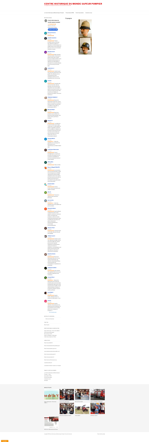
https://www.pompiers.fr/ (49, 357)
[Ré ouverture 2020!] (82, 399)
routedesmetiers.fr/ (48, 362)
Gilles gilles (50, 161)
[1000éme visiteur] (98, 413)
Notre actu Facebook (49, 316)
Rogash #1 (50, 120)
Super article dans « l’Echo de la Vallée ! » (52, 330)
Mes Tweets (46, 324)
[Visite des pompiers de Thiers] (67, 413)
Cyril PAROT (50, 292)
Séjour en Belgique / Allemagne (50, 335)
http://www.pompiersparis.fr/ (50, 354)
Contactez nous (88, 12)
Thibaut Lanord (51, 235)
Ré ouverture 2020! (48, 333)
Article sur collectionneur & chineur (51, 429)
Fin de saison (77, 415)
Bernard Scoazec (52, 32)
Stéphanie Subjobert (52, 97)
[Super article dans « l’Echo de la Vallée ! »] (51, 399)
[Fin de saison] (82, 413)
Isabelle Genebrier (52, 37)
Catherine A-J (51, 68)
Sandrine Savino (51, 253)
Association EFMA (48, 375)
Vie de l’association (80, 12)
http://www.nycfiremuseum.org (50, 359)
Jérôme (49, 300)
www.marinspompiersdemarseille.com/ (52, 351)
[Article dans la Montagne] (67, 399)
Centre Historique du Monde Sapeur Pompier (73, 4)
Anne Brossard (51, 51)
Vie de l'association (48, 377)
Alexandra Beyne (52, 208)
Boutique (46, 380)
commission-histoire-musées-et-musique (52, 365)
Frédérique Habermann (53, 149)
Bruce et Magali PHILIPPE (54, 167)
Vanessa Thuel (51, 227)
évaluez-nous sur (52, 29)
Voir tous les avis (52, 312)
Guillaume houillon (52, 267)
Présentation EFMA (70, 12)
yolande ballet (51, 183)
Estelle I (49, 80)
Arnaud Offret (51, 277)
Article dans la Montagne (49, 332)
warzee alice (51, 200)
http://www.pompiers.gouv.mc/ (50, 348)
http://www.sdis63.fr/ (48, 342)
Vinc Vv (49, 192)
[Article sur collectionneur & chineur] (51, 427)
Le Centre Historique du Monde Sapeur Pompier (54, 12)
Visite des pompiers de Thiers (50, 336)
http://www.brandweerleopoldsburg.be (52, 345)
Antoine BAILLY (51, 138)
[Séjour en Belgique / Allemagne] (98, 399)
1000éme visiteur (94, 415)
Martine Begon (51, 109)
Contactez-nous (47, 378)
